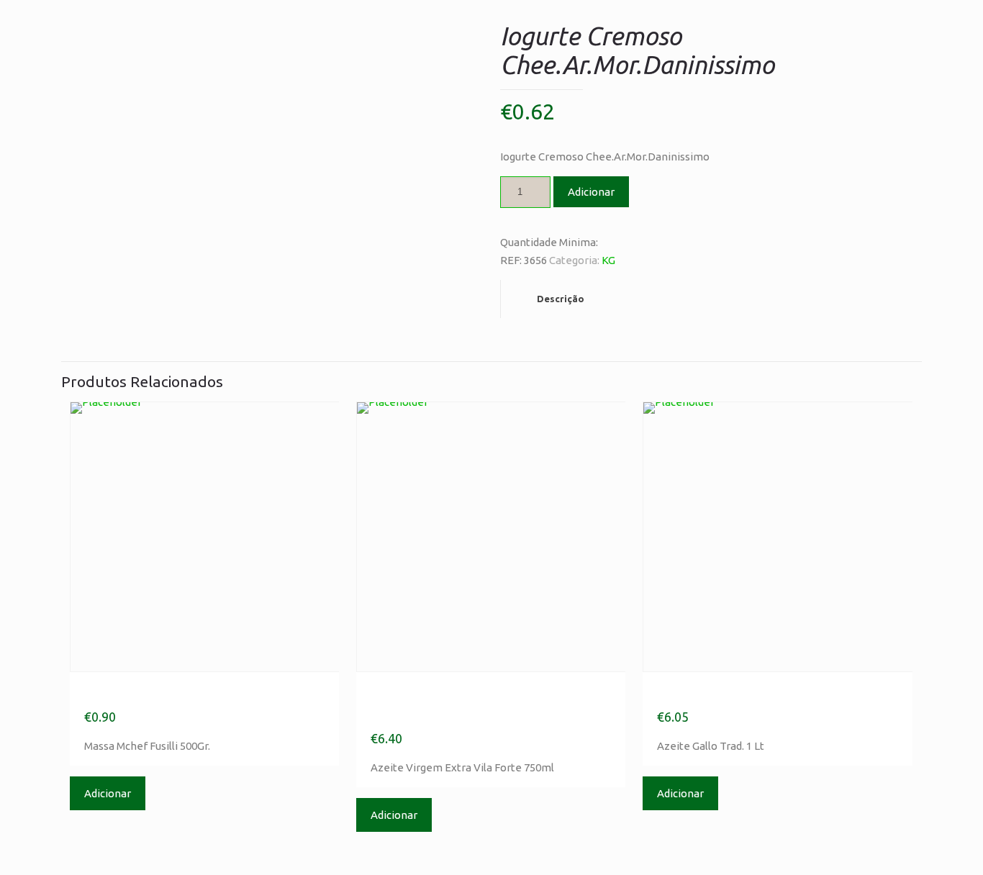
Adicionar (591, 192)
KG (608, 260)
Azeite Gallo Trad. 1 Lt (746, 694)
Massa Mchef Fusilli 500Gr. (190, 694)
